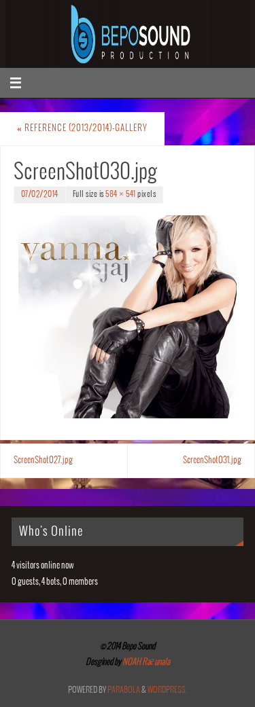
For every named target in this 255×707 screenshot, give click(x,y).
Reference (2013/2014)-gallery (82, 128)
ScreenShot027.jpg (43, 460)
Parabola (123, 690)
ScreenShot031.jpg (212, 460)
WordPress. (167, 690)
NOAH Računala (145, 662)
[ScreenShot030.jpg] (127, 316)
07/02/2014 (39, 194)
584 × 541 (120, 194)
